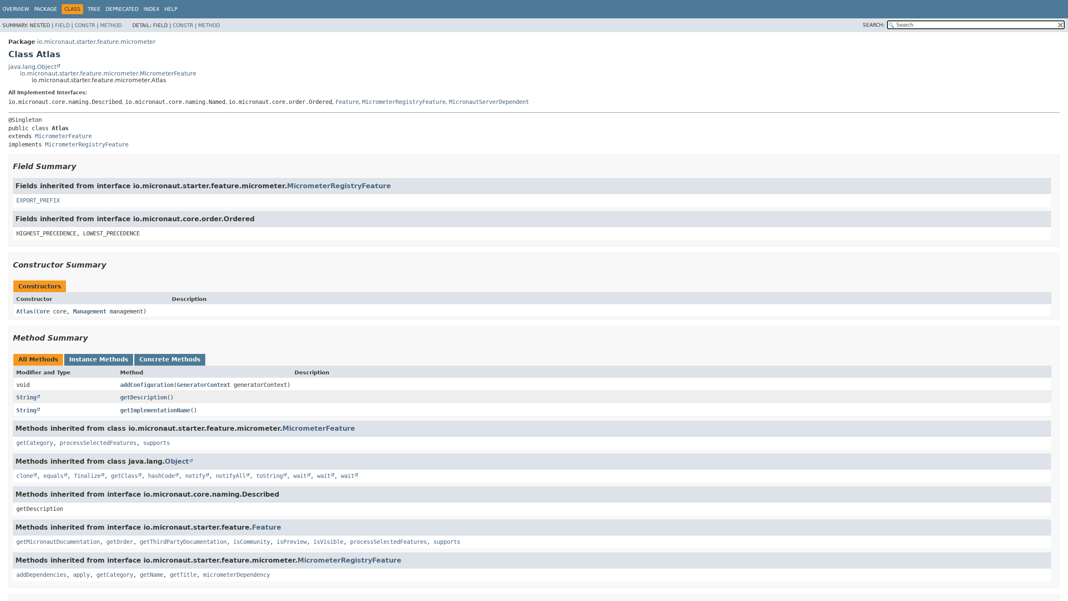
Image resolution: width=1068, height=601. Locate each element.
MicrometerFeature (63, 136)
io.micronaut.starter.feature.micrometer (96, 41)
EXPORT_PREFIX (38, 200)
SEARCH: (873, 25)
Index (151, 9)
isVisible (328, 541)
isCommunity (251, 541)
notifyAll (231, 475)
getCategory (34, 442)
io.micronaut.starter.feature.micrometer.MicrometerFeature (108, 73)
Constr (85, 25)
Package (45, 9)
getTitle (183, 574)
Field (62, 25)
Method (111, 25)
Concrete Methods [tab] (169, 359)
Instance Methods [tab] (98, 359)
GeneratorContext (203, 384)
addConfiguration (147, 384)
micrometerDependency (236, 574)
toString (269, 475)
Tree (94, 9)
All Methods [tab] (38, 359)
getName (151, 574)
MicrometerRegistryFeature (404, 101)
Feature (347, 101)
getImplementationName (155, 410)
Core (43, 311)
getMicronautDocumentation (58, 541)
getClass (124, 475)
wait (300, 475)
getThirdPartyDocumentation (183, 541)
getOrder (119, 541)
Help (170, 9)
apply (81, 574)
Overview (16, 9)
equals (53, 475)
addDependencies (41, 574)
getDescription (143, 397)
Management (89, 311)
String (26, 397)
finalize (87, 475)
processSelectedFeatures (98, 442)
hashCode (161, 475)
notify (195, 475)
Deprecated (122, 9)
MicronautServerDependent (489, 101)
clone (24, 475)
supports (156, 442)
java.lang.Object (32, 66)
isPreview (292, 541)
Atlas (24, 311)
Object (177, 461)
